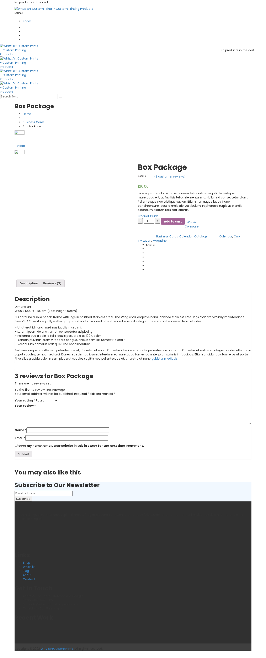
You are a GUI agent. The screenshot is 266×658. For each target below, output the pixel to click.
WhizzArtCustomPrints (57, 649)
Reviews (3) (52, 283)
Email (20, 438)
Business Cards (33, 122)
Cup (237, 236)
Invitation (144, 240)
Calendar (186, 236)
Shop (26, 563)
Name (20, 430)
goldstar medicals (164, 358)
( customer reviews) (170, 176)
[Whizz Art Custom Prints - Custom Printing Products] (54, 8)
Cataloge (201, 236)
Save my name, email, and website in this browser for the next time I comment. (81, 446)
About (27, 575)
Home (27, 114)
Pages (27, 21)
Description (29, 283)
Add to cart (173, 221)
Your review (25, 406)
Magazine (160, 240)
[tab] (28, 283)
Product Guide (148, 216)
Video (21, 146)
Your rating (25, 400)
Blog (26, 571)
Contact (29, 579)
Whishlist (29, 567)
